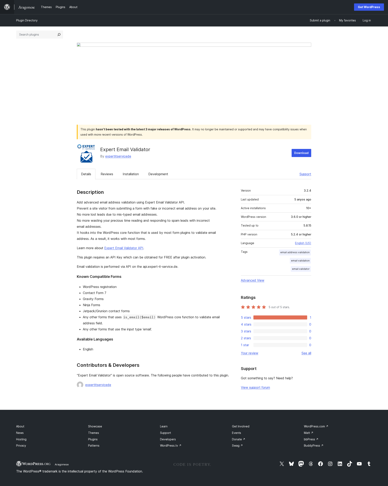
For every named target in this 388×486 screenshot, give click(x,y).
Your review (249, 353)
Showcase (95, 426)
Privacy (21, 445)
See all (306, 353)
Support (305, 174)
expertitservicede (118, 156)
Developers (168, 439)
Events (236, 432)
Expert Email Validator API (123, 248)
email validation (300, 260)
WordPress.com (316, 426)
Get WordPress (369, 7)
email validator (301, 268)
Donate (238, 439)
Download (301, 153)
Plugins (93, 439)
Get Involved (240, 426)
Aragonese (62, 464)
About (20, 426)
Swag (237, 445)
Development (158, 174)
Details (86, 174)
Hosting (21, 439)
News (20, 432)
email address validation (295, 252)
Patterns (93, 445)
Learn (164, 426)
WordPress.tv (170, 445)
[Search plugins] (59, 35)
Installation (131, 174)
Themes (93, 432)
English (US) (303, 243)
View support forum (255, 387)
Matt (308, 432)
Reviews (107, 174)
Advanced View (252, 280)
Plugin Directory (27, 20)
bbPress (311, 439)
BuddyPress (314, 445)
